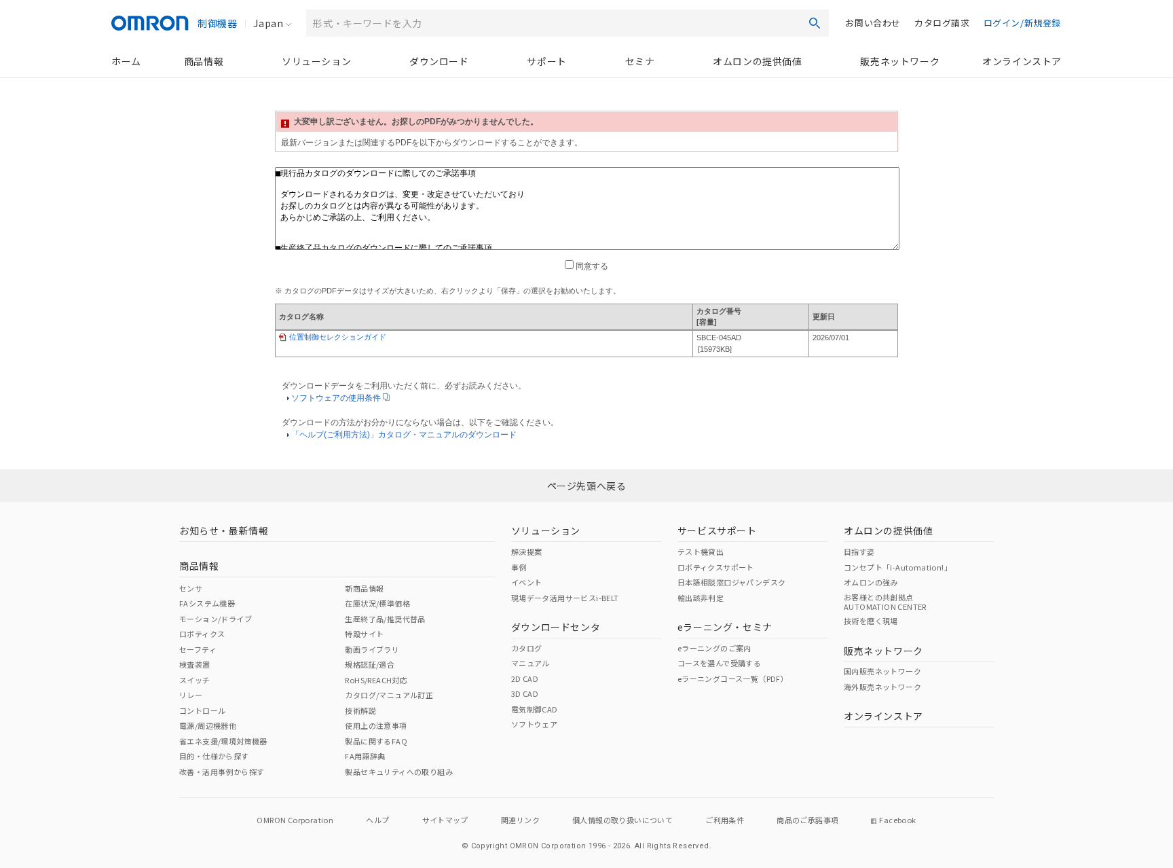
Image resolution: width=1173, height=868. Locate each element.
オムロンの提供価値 (757, 61)
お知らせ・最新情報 (223, 530)
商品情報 (203, 61)
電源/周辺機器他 (207, 725)
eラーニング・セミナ (724, 627)
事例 (519, 567)
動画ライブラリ (372, 649)
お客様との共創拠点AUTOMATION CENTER (885, 602)
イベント (526, 582)
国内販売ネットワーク (882, 671)
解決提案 (526, 551)
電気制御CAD (534, 709)
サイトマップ (445, 819)
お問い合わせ (873, 22)
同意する (591, 266)
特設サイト (364, 633)
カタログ (526, 648)
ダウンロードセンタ (555, 627)
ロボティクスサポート (715, 567)
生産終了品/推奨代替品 (385, 618)
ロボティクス (202, 633)
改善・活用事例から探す (221, 771)
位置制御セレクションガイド (337, 337)
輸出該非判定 (700, 597)
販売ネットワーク (899, 61)
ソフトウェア (534, 724)
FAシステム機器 (207, 603)
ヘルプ (377, 819)
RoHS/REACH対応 (376, 679)
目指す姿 (859, 551)
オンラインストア (1022, 61)
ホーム (126, 61)
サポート (546, 61)
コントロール (202, 710)
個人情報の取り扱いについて (622, 819)
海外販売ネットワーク (882, 686)
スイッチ (194, 679)
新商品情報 (364, 588)
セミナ (640, 61)
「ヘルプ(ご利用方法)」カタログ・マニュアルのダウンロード (404, 434)
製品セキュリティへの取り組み (399, 771)
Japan (268, 23)
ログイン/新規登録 (1022, 22)
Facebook (897, 819)
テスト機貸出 (700, 551)
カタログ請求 (942, 22)
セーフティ (198, 649)
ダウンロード (439, 61)
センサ (190, 588)
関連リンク (520, 819)
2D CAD (524, 678)
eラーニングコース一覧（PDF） (732, 678)
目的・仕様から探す (214, 756)
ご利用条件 (724, 819)
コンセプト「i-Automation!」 (898, 567)
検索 (814, 23)
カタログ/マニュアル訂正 (389, 694)
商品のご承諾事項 (807, 819)
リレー (190, 694)
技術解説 (360, 710)
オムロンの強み (871, 582)
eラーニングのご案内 (714, 648)
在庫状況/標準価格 (377, 603)
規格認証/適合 (369, 664)
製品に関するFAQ (376, 741)
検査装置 (194, 664)
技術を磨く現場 (871, 620)
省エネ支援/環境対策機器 (223, 741)
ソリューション (316, 61)
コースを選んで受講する (719, 662)
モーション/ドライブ (215, 618)
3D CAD (524, 693)
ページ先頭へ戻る (587, 485)
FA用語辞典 (365, 756)
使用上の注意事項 (376, 725)
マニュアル (530, 662)
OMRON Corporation (295, 819)
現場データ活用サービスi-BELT (565, 597)
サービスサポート (717, 530)
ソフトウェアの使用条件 (337, 398)
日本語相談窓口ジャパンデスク (731, 582)
